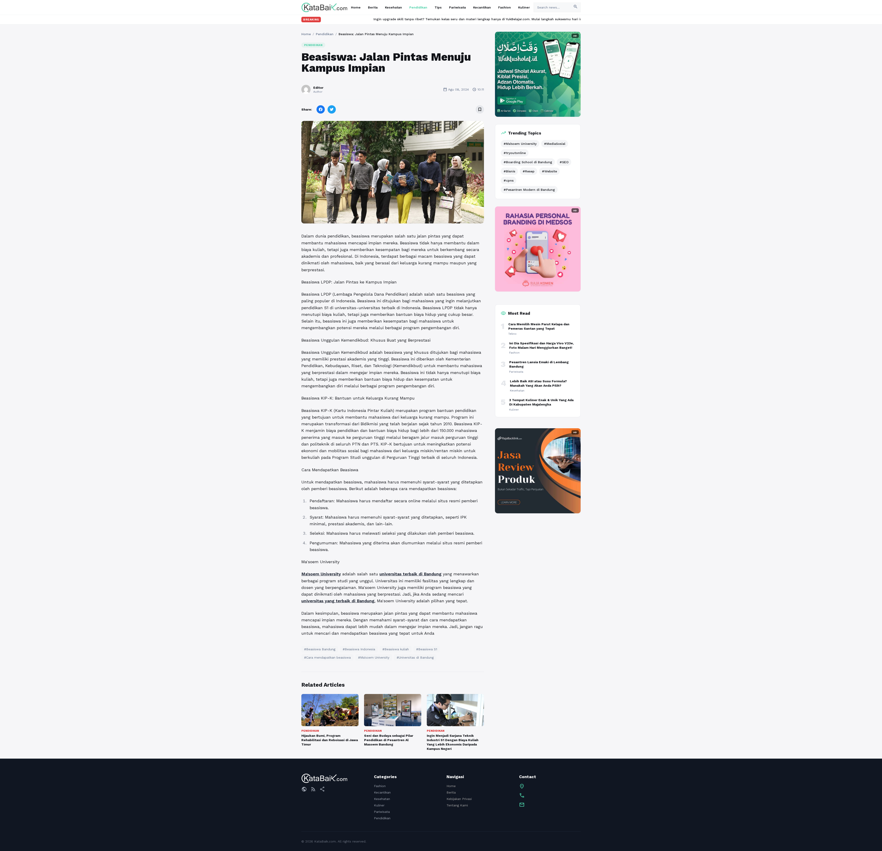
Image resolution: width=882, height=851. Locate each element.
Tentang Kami (457, 805)
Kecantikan (482, 7)
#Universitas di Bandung (415, 657)
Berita (373, 7)
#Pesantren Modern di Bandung (529, 189)
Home (356, 7)
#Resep (528, 171)
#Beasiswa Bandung (319, 649)
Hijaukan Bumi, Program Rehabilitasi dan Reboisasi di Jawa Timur (329, 740)
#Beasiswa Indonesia (359, 649)
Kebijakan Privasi (459, 799)
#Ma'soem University (373, 657)
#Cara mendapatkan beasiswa (327, 657)
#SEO (564, 162)
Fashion (504, 7)
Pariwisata (457, 7)
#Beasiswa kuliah (395, 649)
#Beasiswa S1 (426, 649)
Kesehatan (393, 7)
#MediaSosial (554, 144)
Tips (438, 7)
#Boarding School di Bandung (527, 162)
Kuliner (524, 7)
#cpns (508, 180)
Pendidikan (418, 7)
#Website (549, 171)
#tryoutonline (514, 153)
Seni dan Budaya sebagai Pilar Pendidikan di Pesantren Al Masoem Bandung (388, 740)
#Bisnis (509, 171)
